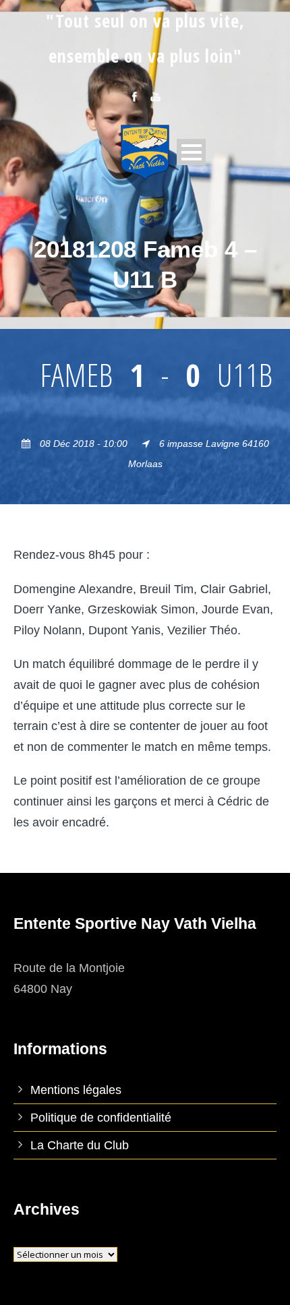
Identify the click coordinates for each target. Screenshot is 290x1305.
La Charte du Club (79, 1145)
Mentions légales (75, 1090)
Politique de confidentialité (100, 1117)
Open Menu (191, 152)
